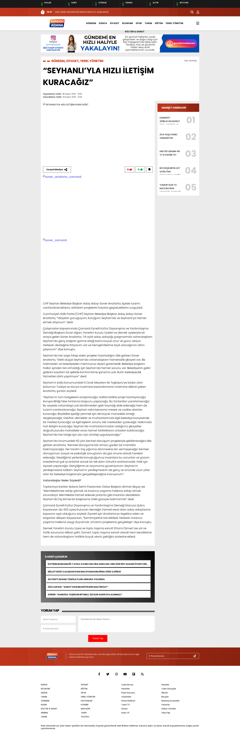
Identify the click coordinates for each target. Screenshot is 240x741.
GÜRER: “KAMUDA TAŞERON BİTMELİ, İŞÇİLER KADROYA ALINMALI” (85, 594)
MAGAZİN (85, 708)
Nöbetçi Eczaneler (170, 700)
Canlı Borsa (127, 684)
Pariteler (125, 688)
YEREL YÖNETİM (174, 23)
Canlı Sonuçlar (168, 688)
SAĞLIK (44, 692)
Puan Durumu (128, 692)
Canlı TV (125, 704)
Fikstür (164, 692)
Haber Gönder (168, 708)
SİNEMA (44, 712)
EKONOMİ (127, 23)
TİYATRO (85, 716)
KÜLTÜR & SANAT (134, 31)
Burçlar (165, 696)
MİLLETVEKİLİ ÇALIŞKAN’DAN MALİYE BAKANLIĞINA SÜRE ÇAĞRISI (84, 571)
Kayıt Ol (125, 712)
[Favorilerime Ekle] (149, 170)
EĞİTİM (159, 23)
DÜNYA (103, 23)
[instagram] (116, 674)
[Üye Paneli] (196, 12)
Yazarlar (165, 704)
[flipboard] (134, 674)
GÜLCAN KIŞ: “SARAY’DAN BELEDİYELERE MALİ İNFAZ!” (78, 586)
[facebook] (99, 674)
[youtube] (125, 674)
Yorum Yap (97, 638)
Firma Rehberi (128, 700)
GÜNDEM (91, 23)
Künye (124, 708)
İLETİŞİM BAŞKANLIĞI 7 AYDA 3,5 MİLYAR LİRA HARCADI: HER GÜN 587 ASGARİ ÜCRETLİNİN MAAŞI (98, 563)
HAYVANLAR (86, 700)
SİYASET (114, 23)
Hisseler (165, 684)
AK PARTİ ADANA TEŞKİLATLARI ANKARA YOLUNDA (76, 579)
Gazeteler (126, 696)
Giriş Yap (165, 712)
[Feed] (142, 674)
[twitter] (108, 674)
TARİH (84, 712)
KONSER (84, 704)
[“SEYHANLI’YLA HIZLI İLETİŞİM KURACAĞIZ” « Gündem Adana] (57, 23)
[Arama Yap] (191, 12)
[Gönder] (195, 656)
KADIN (44, 704)
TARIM (148, 23)
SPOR (139, 23)
